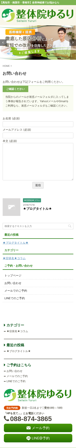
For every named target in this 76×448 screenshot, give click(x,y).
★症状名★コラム (14, 258)
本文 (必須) (10, 141)
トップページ (12, 275)
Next (72, 42)
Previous (3, 42)
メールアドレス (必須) (17, 129)
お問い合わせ (12, 283)
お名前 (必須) (11, 118)
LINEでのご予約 (14, 298)
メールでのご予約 (15, 290)
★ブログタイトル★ (37, 208)
